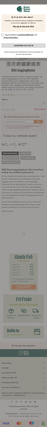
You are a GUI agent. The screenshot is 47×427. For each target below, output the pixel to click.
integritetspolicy (11, 37)
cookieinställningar (25, 35)
